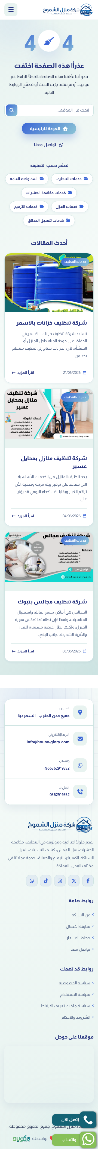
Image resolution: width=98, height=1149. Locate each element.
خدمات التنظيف (69, 179)
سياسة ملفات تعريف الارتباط (65, 1005)
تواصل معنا (45, 144)
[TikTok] (45, 880)
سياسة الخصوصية (74, 983)
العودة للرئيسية (45, 128)
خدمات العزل (66, 206)
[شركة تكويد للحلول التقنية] (21, 1138)
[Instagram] (60, 880)
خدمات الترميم (26, 206)
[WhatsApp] (32, 880)
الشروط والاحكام (76, 1017)
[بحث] (11, 110)
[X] (73, 880)
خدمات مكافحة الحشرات (46, 192)
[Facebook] (88, 880)
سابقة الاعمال (78, 926)
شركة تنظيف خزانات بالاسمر (51, 323)
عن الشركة (81, 915)
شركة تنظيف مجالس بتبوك (52, 602)
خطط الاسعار (78, 937)
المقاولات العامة (24, 179)
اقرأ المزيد (25, 373)
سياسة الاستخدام (75, 994)
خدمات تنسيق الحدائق (46, 220)
